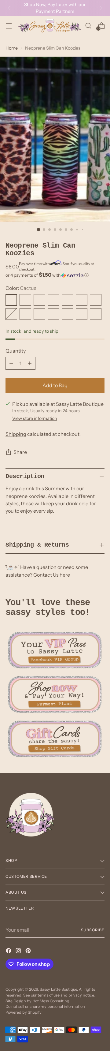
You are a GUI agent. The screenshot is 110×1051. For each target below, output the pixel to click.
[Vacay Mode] (95, 300)
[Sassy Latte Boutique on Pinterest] (28, 952)
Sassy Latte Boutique (58, 989)
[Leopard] (81, 300)
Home (12, 48)
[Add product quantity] (29, 363)
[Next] (101, 8)
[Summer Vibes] (25, 314)
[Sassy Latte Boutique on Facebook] (9, 952)
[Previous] (9, 8)
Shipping (16, 434)
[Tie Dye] (39, 300)
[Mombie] (95, 314)
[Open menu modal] (8, 25)
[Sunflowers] (53, 300)
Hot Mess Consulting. (51, 1001)
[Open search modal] (88, 25)
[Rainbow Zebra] (25, 300)
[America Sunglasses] (81, 314)
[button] (55, 275)
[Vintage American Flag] (67, 314)
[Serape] (67, 300)
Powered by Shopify (24, 1012)
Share (20, 452)
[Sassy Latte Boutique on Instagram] (19, 952)
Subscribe (93, 930)
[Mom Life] (11, 314)
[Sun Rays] (53, 314)
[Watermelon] (39, 314)
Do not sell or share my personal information (45, 1006)
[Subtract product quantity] (11, 363)
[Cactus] (11, 300)
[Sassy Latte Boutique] (49, 25)
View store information (34, 418)
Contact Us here (51, 575)
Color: (21, 288)
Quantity (16, 351)
